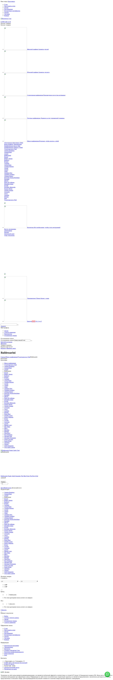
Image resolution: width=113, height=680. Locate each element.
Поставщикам (8, 9)
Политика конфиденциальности (14, 652)
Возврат (6, 15)
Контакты (7, 649)
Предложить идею (9, 6)
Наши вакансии (9, 653)
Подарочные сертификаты (12, 11)
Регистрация (8, 342)
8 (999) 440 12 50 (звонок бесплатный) (15, 662)
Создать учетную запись (11, 617)
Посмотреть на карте (10, 669)
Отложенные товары (10, 335)
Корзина (3, 348)
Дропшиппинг (8, 647)
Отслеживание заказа (7, 340)
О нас (6, 4)
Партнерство (8, 334)
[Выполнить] (31, 340)
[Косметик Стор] (6, 18)
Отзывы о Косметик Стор (12, 650)
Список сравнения (9, 332)
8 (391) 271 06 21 (9, 664)
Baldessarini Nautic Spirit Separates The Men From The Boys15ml (19, 476)
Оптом (6, 7)
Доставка (7, 14)
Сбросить (3, 610)
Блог (5, 655)
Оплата (6, 12)
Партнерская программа (11, 645)
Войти (3, 342)
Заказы (6, 331)
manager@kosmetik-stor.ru (11, 667)
